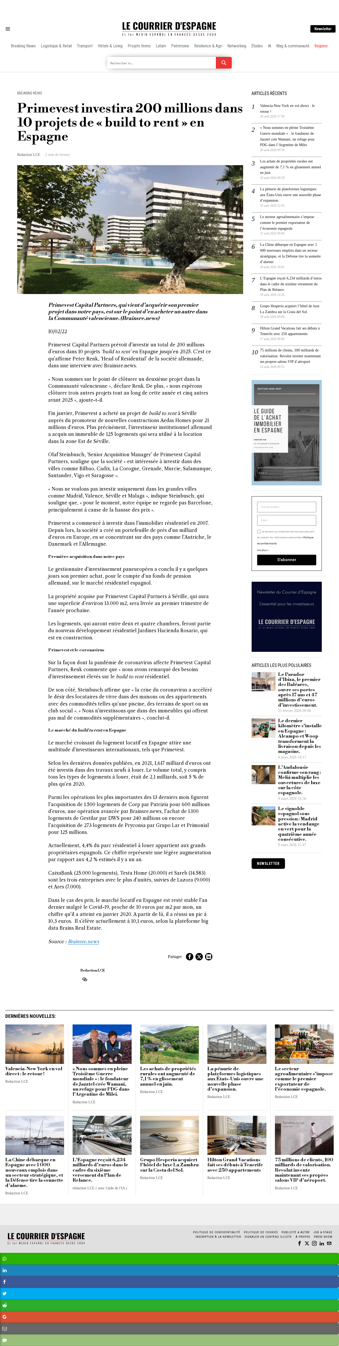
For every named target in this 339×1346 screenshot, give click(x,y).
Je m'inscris (224, 718)
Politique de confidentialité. (200, 738)
